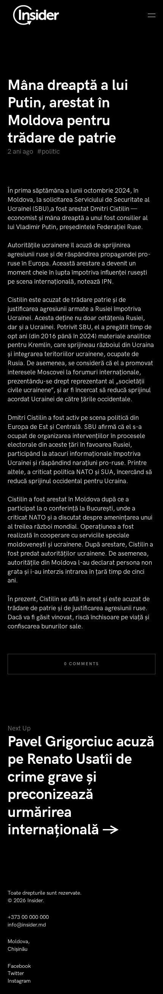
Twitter (16, 973)
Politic (51, 151)
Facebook (19, 966)
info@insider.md (27, 925)
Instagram (19, 981)
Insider (34, 900)
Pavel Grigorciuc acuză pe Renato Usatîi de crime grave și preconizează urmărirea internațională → (81, 786)
